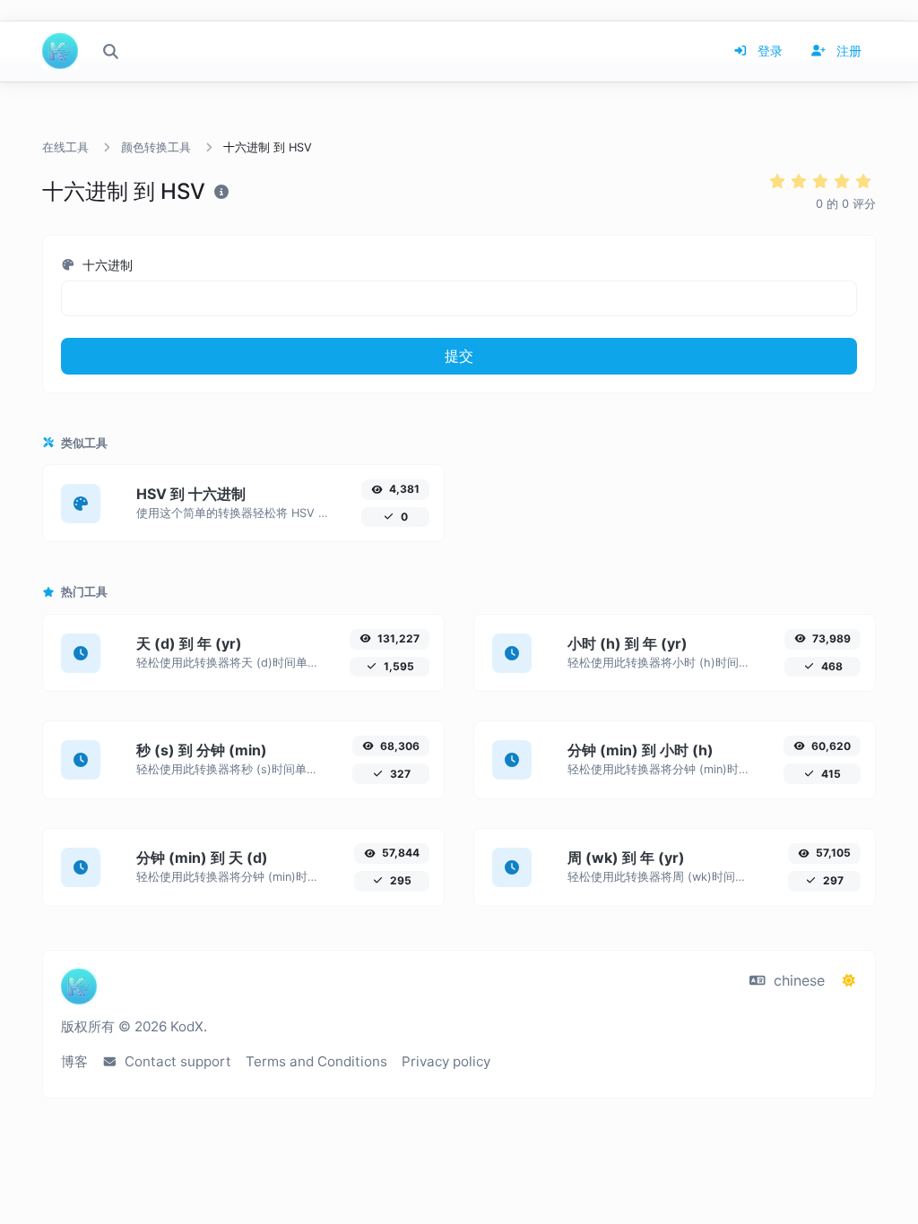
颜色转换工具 (156, 147)
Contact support (176, 1061)
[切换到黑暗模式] (849, 980)
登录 (768, 50)
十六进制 (106, 264)
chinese (797, 980)
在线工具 (65, 147)
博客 (74, 1061)
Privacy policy (446, 1061)
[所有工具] (110, 51)
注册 (847, 50)
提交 (459, 356)
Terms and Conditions (316, 1061)
